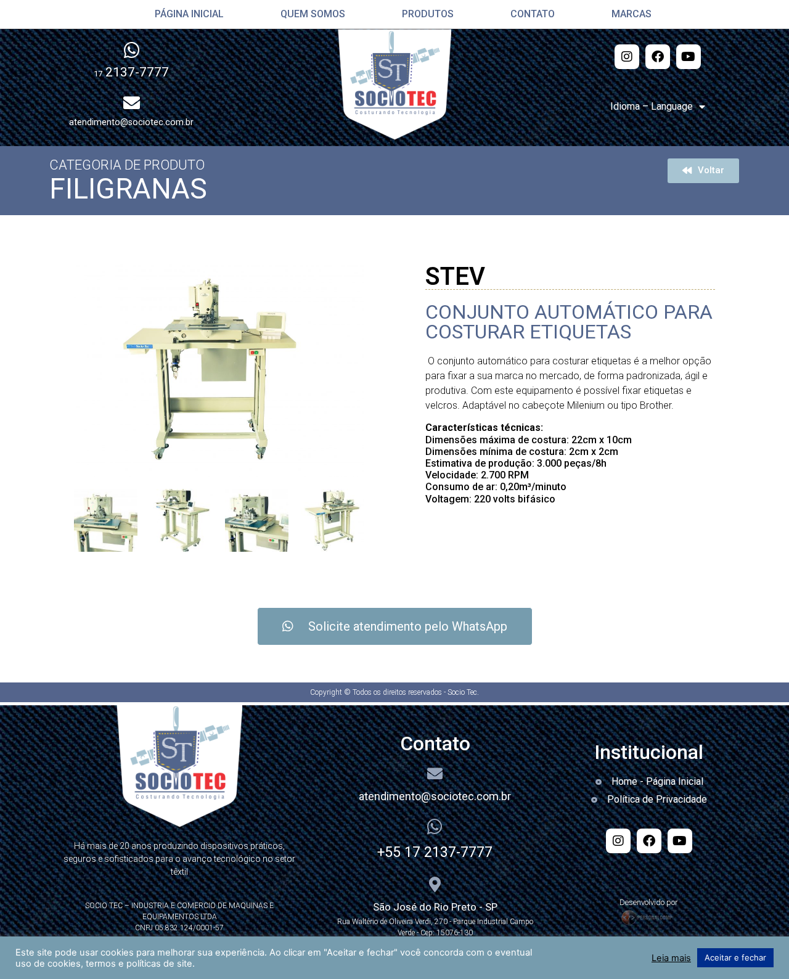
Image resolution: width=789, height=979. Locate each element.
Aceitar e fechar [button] (735, 957)
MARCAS (627, 14)
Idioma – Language (651, 106)
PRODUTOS (423, 14)
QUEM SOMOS (308, 14)
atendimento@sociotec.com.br (435, 796)
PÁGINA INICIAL (184, 14)
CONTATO (528, 14)
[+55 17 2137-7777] (435, 826)
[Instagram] (627, 56)
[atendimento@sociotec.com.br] (435, 773)
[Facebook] (657, 56)
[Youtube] (688, 56)
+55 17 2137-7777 (435, 852)
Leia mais (671, 958)
